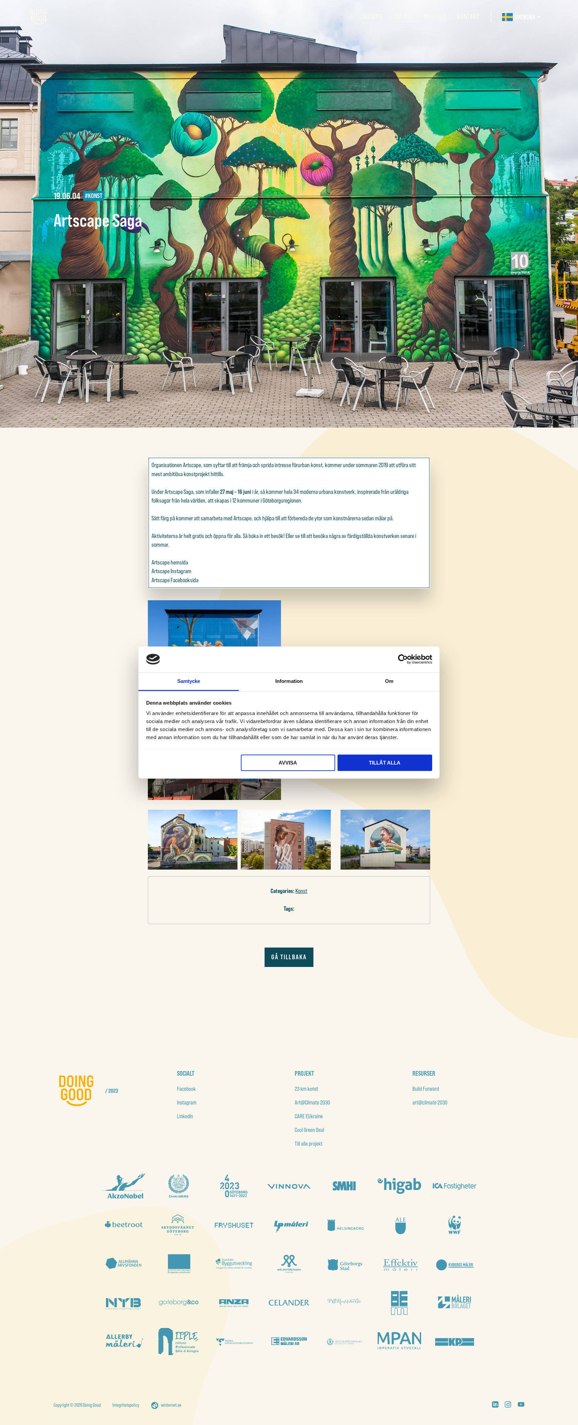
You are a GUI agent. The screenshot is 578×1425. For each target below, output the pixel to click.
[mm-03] (399, 1302)
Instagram (186, 1102)
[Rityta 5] (454, 1263)
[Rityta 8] (289, 1263)
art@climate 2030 (430, 1102)
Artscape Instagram (171, 570)
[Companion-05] (399, 1341)
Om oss (403, 16)
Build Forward (425, 1088)
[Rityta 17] (234, 1224)
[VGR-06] (234, 1341)
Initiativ (372, 16)
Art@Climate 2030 (312, 1102)
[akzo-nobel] (123, 1185)
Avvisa (288, 763)
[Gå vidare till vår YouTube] (520, 1405)
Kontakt (468, 16)
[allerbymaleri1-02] (123, 1341)
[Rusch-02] (344, 1302)
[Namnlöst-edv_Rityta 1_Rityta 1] (289, 1341)
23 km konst (306, 1088)
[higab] (399, 1186)
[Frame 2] (234, 1185)
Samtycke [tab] (188, 681)
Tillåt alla (384, 763)
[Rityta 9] (234, 1263)
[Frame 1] (123, 1263)
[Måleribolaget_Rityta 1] (454, 1302)
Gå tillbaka (289, 957)
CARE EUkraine (309, 1116)
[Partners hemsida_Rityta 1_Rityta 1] (289, 1302)
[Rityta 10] (178, 1263)
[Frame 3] (344, 1185)
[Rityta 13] (454, 1224)
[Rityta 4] (123, 1302)
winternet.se (171, 1405)
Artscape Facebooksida (175, 580)
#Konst (93, 195)
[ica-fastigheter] (454, 1186)
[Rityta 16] (289, 1224)
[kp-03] (454, 1341)
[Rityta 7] (344, 1263)
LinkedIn (185, 1116)
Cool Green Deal (309, 1130)
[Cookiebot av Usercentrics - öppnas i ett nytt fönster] (403, 659)
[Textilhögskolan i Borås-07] (344, 1341)
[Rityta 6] (399, 1263)
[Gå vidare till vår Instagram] (507, 1405)
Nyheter (434, 16)
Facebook (186, 1088)
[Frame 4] (178, 1185)
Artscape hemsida (170, 562)
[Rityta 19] (123, 1224)
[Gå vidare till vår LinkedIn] (495, 1405)
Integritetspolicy (125, 1405)
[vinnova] (289, 1186)
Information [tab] (289, 681)
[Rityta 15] (344, 1224)
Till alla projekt (308, 1143)
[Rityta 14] (399, 1224)
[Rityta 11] (178, 1302)
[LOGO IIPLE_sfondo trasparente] (178, 1341)
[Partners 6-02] (234, 1302)
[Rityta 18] (178, 1224)
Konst (301, 890)
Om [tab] (389, 681)
